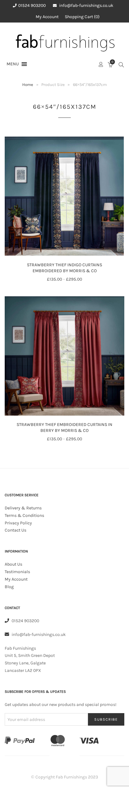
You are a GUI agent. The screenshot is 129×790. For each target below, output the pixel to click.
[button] (13, 64)
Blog (9, 586)
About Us (13, 564)
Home (27, 84)
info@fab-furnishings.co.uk (86, 5)
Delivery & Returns (23, 508)
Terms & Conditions (24, 515)
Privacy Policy (18, 523)
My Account (47, 16)
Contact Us (15, 530)
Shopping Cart (81, 16)
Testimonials (17, 571)
